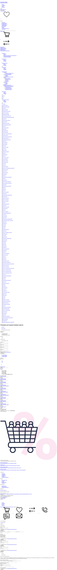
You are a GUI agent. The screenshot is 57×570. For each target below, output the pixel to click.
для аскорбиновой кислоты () (6, 139)
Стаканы (6, 83)
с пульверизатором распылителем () (7, 317)
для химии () (4, 118)
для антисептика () (5, 135)
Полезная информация (5, 477)
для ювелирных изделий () (6, 304)
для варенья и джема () (5, 151)
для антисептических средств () (7, 136)
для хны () (3, 296)
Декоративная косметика (7, 56)
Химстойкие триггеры (8, 89)
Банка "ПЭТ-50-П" (3, 398)
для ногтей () (4, 214)
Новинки (3, 5)
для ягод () (3, 305)
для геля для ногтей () (5, 157)
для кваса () (4, 175)
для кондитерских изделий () (6, 307)
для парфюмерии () (5, 130)
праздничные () (4, 313)
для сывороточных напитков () (6, 275)
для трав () (3, 284)
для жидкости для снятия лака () (6, 133)
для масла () (4, 126)
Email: (1, 565)
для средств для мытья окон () (6, 269)
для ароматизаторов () (5, 138)
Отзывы (3, 476)
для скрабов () (4, 247)
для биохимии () (4, 121)
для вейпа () (4, 153)
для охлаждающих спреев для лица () (7, 220)
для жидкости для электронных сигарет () (8, 168)
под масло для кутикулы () (6, 310)
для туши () (4, 286)
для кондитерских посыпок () (6, 181)
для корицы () (4, 184)
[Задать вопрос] (19, 519)
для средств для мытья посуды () (7, 272)
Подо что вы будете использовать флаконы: (6, 560)
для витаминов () (4, 154)
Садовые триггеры (8, 87)
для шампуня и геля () (5, 299)
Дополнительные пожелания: (4, 562)
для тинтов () (4, 281)
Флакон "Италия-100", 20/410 (4, 385)
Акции (3, 6)
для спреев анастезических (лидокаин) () (8, 322)
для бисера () (4, 145)
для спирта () (4, 259)
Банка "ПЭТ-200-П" (3, 382)
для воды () (4, 156)
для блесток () (4, 148)
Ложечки (6, 75)
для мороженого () (5, 208)
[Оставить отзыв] (6, 519)
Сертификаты (4, 475)
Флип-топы (7, 81)
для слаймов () (4, 250)
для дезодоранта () (5, 159)
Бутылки (5, 61)
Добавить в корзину (3, 378)
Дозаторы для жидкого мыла (9, 73)
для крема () (4, 129)
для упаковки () (4, 290)
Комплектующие (4, 25)
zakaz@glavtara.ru (3, 9)
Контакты (3, 7)
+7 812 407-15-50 (2, 498)
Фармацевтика (4, 24)
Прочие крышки (7, 78)
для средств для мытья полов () (6, 271)
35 (2, 361)
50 (2, 362)
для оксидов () (4, 217)
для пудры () (4, 235)
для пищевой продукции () (6, 111)
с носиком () (4, 314)
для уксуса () (4, 289)
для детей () (4, 108)
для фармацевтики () (5, 114)
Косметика (3, 22)
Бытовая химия (4, 23)
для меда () (3, 202)
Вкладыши (5, 84)
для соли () (3, 256)
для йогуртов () (4, 171)
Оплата (3, 481)
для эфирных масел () (5, 302)
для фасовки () (4, 293)
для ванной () (4, 150)
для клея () (3, 178)
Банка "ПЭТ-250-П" (3, 376)
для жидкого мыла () (5, 127)
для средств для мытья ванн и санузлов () (8, 268)
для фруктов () (4, 295)
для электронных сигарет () (6, 120)
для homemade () (4, 320)
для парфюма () (4, 223)
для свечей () (4, 244)
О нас (3, 4)
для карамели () (4, 174)
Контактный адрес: (3, 567)
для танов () (4, 278)
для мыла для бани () (5, 211)
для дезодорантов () (5, 132)
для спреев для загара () (5, 266)
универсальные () (5, 319)
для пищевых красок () (5, 229)
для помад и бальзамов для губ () (7, 232)
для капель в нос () (5, 172)
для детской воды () (5, 162)
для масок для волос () (5, 199)
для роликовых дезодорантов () (6, 238)
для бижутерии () (4, 144)
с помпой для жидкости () (6, 316)
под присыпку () (4, 311)
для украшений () (4, 287)
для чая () (3, 298)
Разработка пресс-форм (5, 487)
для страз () (4, 274)
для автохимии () (5, 105)
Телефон (1, 410)
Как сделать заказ (4, 480)
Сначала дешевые (4, 355)
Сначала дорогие (4, 356)
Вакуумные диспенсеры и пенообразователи (10, 55)
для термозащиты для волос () (6, 280)
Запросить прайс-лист (3, 490)
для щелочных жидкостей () (6, 301)
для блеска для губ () (5, 147)
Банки (4, 54)
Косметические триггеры (9, 86)
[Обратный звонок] (45, 513)
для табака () (4, 277)
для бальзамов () (4, 142)
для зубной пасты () (5, 169)
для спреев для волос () (5, 265)
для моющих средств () (5, 123)
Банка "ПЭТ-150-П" (3, 401)
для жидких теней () (5, 166)
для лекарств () (4, 193)
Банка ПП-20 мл (2, 366)
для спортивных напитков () (6, 262)
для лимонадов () (4, 196)
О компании (4, 474)
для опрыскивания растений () (6, 124)
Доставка (3, 503)
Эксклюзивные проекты (5, 28)
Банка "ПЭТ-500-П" (3, 379)
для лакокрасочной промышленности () (8, 117)
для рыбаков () (4, 241)
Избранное (2, 31)
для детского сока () (5, 160)
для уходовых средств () (5, 292)
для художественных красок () (6, 115)
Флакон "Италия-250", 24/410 (4, 404)
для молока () (4, 205)
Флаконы (5, 60)
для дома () (4, 163)
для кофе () (3, 187)
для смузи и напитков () (5, 253)
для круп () (3, 190)
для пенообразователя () (5, 308)
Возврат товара (4, 482)
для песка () (4, 226)
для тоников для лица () (5, 283)
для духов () (4, 165)
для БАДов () (4, 141)
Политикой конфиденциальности (12, 529)
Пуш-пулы (6, 80)
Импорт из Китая (4, 486)
